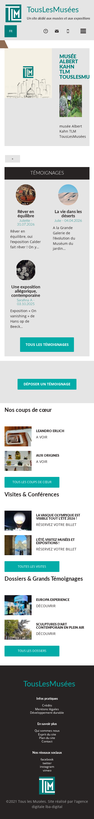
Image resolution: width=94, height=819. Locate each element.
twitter (47, 763)
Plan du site (47, 738)
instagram (47, 766)
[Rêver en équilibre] (25, 194)
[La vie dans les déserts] (68, 194)
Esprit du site (47, 734)
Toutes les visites (32, 566)
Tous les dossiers (32, 651)
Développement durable (47, 712)
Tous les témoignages (47, 344)
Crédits (47, 705)
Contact (47, 741)
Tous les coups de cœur (32, 482)
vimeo (47, 770)
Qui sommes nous (47, 730)
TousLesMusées (53, 10)
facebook (47, 759)
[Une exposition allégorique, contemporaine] (25, 270)
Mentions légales (47, 709)
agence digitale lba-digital (60, 804)
